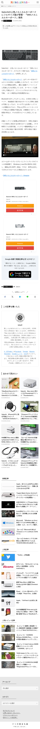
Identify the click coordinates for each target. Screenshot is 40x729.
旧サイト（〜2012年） (10, 717)
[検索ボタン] (2, 2)
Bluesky (32, 351)
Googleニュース (17, 354)
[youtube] (20, 724)
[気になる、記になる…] (20, 2)
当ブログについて (9, 711)
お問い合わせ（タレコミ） (11, 713)
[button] (5, 297)
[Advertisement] (20, 38)
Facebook (18, 351)
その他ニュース (7, 20)
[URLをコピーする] (35, 297)
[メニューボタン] (37, 2)
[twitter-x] (15, 724)
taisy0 (20, 325)
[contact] (27, 724)
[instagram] (18, 724)
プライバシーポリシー (10, 715)
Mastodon (7, 354)
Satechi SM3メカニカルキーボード (17, 196)
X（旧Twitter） (8, 351)
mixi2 (25, 354)
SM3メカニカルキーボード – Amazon (16, 175)
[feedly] (22, 724)
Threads (25, 351)
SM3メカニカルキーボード (12, 79)
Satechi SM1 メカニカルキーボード (17, 234)
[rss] (25, 724)
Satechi (18, 286)
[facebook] (13, 724)
